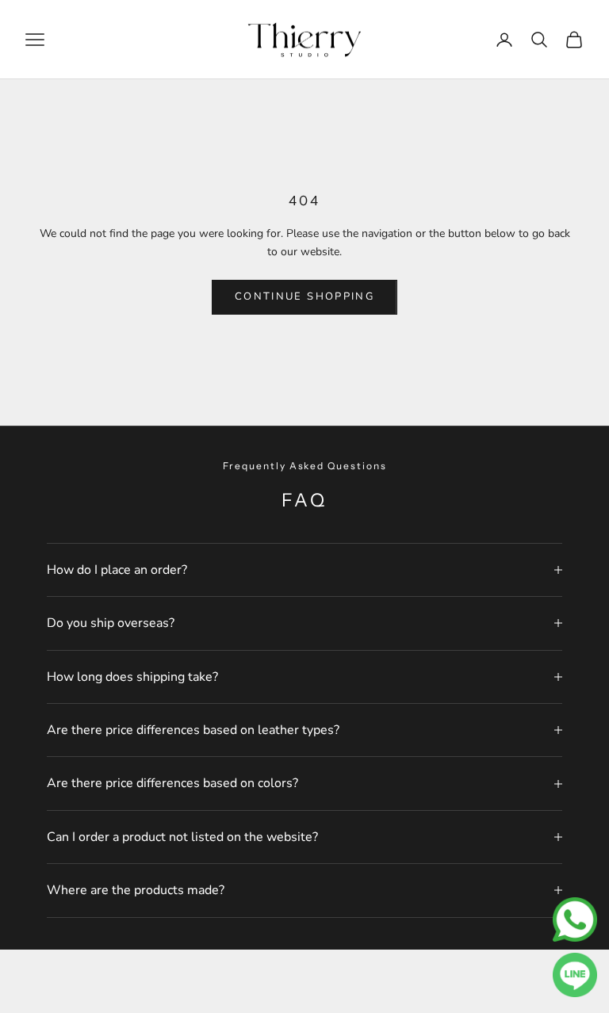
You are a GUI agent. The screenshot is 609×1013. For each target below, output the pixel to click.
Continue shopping (304, 296)
